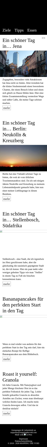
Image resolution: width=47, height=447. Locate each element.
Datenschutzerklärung (23, 441)
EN (43, 38)
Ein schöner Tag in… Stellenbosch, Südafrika (21, 219)
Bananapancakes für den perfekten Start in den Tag (23, 304)
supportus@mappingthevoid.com (23, 432)
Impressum (23, 439)
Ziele (7, 30)
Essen (32, 30)
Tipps (19, 30)
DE (37, 38)
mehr (6, 108)
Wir (7, 37)
